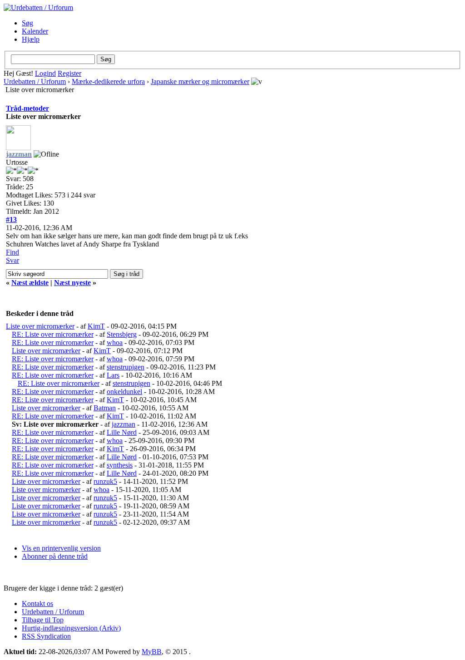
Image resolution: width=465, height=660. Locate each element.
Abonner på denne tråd (55, 556)
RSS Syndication (46, 636)
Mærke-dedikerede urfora (108, 81)
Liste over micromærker (40, 326)
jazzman (123, 424)
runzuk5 (105, 481)
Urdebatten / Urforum (35, 81)
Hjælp (31, 39)
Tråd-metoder (27, 108)
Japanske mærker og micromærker (200, 81)
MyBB (152, 651)
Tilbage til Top (43, 620)
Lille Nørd (122, 432)
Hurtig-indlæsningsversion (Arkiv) (71, 628)
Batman (105, 408)
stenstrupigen (125, 367)
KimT (96, 326)
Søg (27, 23)
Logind (45, 73)
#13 (11, 219)
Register (69, 73)
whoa (115, 342)
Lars (113, 375)
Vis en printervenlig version (61, 548)
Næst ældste (30, 282)
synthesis (120, 465)
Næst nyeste (72, 282)
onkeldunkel (124, 391)
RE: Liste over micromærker (53, 334)
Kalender (35, 31)
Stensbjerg (122, 334)
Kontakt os (37, 603)
